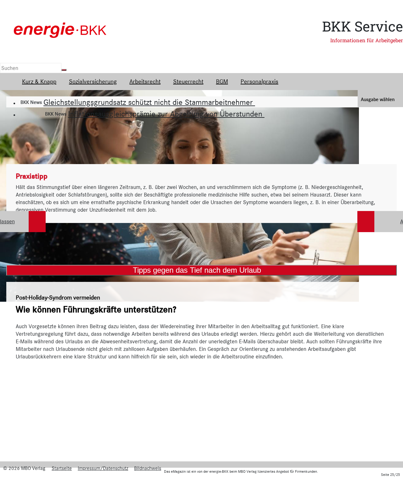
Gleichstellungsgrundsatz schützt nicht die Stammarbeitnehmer (149, 102)
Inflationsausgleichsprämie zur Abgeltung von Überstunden (166, 113)
